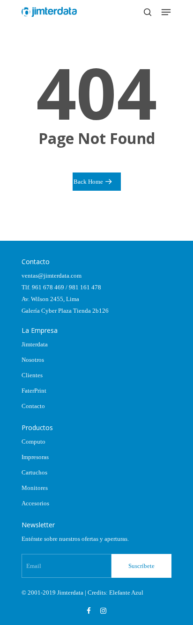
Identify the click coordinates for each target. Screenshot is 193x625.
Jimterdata (35, 344)
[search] (148, 11)
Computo (33, 441)
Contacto (33, 405)
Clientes (32, 375)
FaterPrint (34, 390)
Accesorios (35, 503)
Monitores (35, 487)
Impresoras (35, 456)
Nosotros (33, 359)
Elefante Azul (126, 592)
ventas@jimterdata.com (52, 275)
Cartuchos (34, 472)
